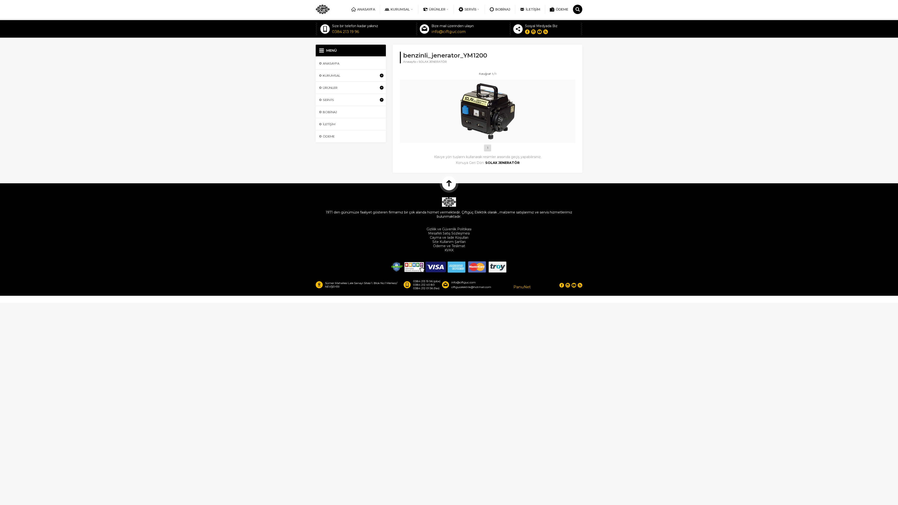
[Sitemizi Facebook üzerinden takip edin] (527, 31)
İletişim (533, 9)
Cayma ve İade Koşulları (449, 237)
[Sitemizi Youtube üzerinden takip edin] (539, 31)
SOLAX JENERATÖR (433, 61)
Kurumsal (400, 9)
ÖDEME (562, 9)
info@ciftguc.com (448, 31)
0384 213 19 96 (345, 31)
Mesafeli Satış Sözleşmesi (449, 233)
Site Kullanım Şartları (449, 242)
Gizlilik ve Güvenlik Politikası (449, 229)
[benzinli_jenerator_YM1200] (487, 137)
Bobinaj (502, 9)
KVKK (449, 250)
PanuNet (522, 287)
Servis (470, 9)
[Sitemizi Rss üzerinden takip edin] (545, 31)
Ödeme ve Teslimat (449, 246)
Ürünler (437, 9)
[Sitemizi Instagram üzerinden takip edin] (533, 31)
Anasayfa (366, 9)
